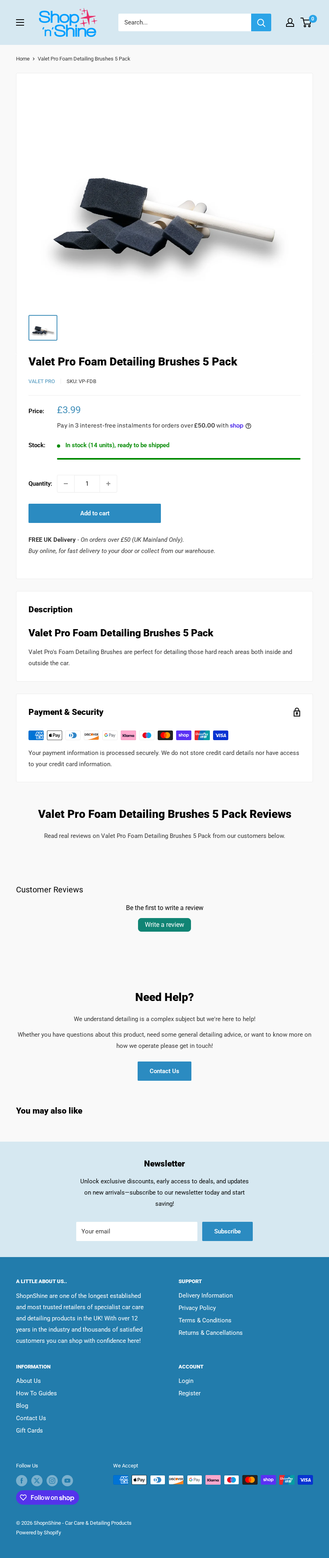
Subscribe (227, 1231)
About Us (28, 1380)
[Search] (261, 22)
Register (190, 1393)
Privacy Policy (197, 1308)
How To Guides (36, 1393)
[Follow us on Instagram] (52, 1480)
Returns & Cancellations (211, 1332)
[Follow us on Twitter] (37, 1480)
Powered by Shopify (38, 1533)
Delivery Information (206, 1295)
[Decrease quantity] (65, 483)
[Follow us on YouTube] (67, 1480)
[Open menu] (20, 22)
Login (186, 1380)
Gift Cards (29, 1430)
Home (23, 59)
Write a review (164, 924)
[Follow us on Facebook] (21, 1480)
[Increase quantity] (108, 483)
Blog (22, 1405)
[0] (306, 22)
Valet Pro (41, 381)
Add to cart (95, 513)
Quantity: (40, 483)
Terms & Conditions (205, 1320)
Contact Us (164, 1071)
